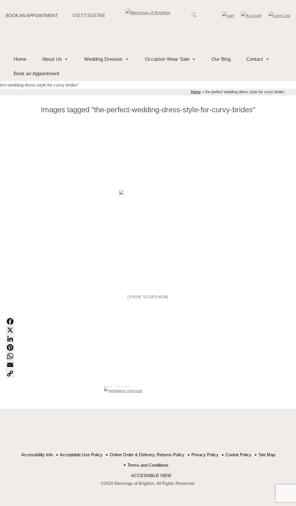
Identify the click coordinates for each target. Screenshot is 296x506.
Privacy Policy (205, 454)
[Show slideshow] (148, 297)
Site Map (266, 454)
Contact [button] (254, 59)
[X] (148, 330)
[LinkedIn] (148, 338)
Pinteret (157, 433)
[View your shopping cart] (228, 15)
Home (20, 59)
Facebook (128, 433)
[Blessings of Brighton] (148, 12)
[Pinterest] (148, 347)
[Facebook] (148, 321)
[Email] (148, 364)
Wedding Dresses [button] (103, 59)
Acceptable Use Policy (81, 454)
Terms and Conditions (148, 465)
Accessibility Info (37, 454)
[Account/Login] (251, 15)
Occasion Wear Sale (167, 59)
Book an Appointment (32, 15)
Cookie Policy (238, 454)
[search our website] (194, 18)
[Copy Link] (148, 373)
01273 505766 (89, 15)
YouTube (142, 433)
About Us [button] (52, 59)
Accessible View (151, 475)
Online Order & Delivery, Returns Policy (147, 454)
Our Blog (221, 59)
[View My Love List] (279, 15)
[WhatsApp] (148, 356)
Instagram (171, 433)
